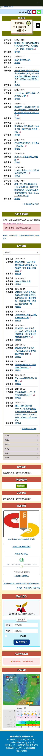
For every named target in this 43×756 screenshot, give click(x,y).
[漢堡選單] (39, 3)
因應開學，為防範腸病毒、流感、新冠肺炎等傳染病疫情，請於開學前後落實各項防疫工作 (26, 111)
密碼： (9, 631)
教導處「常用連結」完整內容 (28, 588)
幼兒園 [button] (7, 458)
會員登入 (23, 642)
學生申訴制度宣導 (22, 59)
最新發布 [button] (8, 252)
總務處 (17, 85)
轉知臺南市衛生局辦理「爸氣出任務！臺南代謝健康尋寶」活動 (26, 129)
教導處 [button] (7, 440)
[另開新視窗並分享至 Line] (39, 12)
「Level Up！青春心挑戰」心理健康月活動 (26, 316)
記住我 (23, 636)
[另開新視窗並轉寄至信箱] (34, 12)
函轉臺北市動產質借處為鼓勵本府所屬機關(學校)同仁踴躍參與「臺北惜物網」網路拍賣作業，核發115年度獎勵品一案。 (26, 76)
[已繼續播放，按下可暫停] (38, 25)
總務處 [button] (7, 444)
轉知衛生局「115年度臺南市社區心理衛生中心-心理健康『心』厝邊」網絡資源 (26, 46)
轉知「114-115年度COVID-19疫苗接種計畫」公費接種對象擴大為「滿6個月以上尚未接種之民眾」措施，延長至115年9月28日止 (26, 189)
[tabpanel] (21, 344)
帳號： (9, 625)
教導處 (17, 51)
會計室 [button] (7, 453)
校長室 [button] (7, 436)
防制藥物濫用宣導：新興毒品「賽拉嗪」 (25, 366)
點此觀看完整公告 (31, 204)
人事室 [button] (7, 449)
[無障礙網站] (21, 485)
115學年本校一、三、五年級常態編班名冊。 (26, 172)
